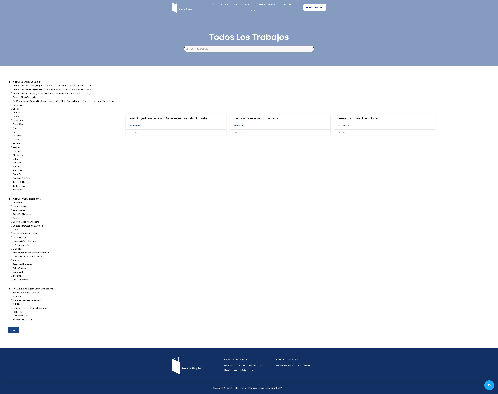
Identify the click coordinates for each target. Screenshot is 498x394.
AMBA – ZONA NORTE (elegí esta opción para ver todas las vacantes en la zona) (52, 85)
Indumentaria (19, 237)
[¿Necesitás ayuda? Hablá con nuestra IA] (489, 385)
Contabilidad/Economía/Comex (27, 225)
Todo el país (18, 185)
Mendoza (17, 143)
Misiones (17, 147)
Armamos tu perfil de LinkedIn (358, 118)
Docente (16, 229)
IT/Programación (21, 245)
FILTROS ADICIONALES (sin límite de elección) (30, 288)
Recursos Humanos (22, 264)
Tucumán (17, 189)
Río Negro (17, 155)
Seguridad (17, 271)
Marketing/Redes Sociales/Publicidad (30, 252)
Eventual (16, 296)
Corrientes (17, 120)
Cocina (15, 218)
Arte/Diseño (18, 210)
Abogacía (17, 202)
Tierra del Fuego (20, 182)
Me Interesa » (135, 125)
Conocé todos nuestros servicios (256, 118)
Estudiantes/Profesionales (25, 233)
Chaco (15, 108)
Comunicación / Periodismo (25, 221)
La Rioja (16, 139)
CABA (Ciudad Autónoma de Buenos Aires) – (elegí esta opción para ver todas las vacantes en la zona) (63, 101)
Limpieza (17, 248)
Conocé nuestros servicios (264, 4)
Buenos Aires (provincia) (24, 97)
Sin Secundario (19, 315)
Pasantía (16, 260)
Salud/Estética (19, 268)
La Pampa (17, 135)
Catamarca (17, 105)
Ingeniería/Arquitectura (24, 241)
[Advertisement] (203, 93)
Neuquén (17, 151)
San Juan (16, 162)
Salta (15, 158)
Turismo (16, 275)
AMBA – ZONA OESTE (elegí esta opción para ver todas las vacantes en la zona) (52, 89)
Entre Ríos (17, 124)
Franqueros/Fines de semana (27, 300)
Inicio (214, 4)
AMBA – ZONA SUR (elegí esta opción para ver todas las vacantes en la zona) (51, 93)
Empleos (224, 4)
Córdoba (16, 116)
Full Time (17, 304)
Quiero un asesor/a (241, 4)
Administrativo (19, 206)
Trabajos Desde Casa (22, 319)
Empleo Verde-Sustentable (25, 292)
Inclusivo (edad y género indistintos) (30, 308)
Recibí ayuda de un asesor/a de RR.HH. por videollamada (168, 118)
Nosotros (252, 10)
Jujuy (15, 132)
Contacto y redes (286, 4)
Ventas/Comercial (21, 279)
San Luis (16, 166)
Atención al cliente (21, 214)
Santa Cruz (17, 170)
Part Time (17, 311)
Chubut (16, 112)
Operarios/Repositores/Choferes (28, 256)
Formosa (16, 128)
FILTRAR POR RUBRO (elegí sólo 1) (24, 198)
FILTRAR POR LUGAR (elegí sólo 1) (24, 81)
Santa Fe (16, 174)
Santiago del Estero (22, 178)
